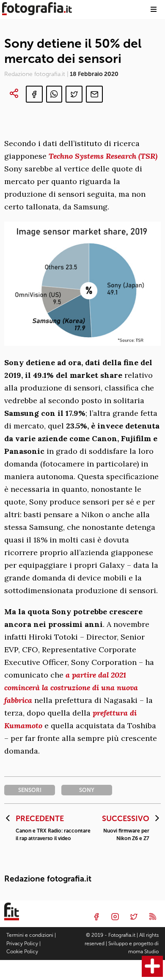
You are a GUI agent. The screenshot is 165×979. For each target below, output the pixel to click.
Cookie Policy (22, 952)
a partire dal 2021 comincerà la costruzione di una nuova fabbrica (71, 687)
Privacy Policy (22, 943)
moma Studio (143, 952)
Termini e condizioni (29, 935)
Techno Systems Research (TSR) (103, 156)
